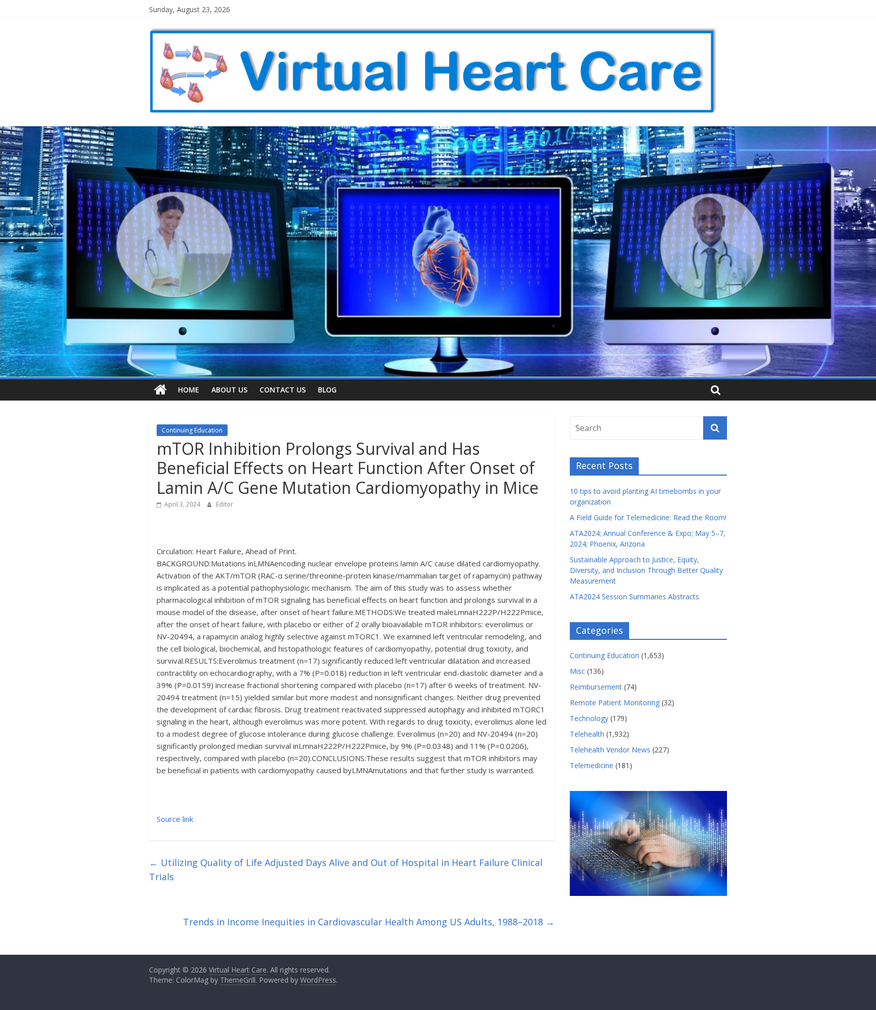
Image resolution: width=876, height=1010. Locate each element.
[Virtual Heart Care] (160, 390)
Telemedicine (591, 765)
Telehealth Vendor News (610, 749)
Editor (224, 504)
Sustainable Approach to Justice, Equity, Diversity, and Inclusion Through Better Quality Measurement (646, 570)
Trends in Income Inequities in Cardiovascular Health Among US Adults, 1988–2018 (369, 922)
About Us (229, 389)
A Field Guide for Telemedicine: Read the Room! (648, 517)
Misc (577, 671)
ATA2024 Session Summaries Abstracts (634, 596)
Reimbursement (596, 687)
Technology (589, 718)
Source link (175, 819)
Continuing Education (192, 430)
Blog (327, 389)
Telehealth (587, 734)
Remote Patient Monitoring (615, 702)
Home (188, 389)
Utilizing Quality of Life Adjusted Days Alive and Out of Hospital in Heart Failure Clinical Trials (345, 869)
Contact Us (283, 389)
